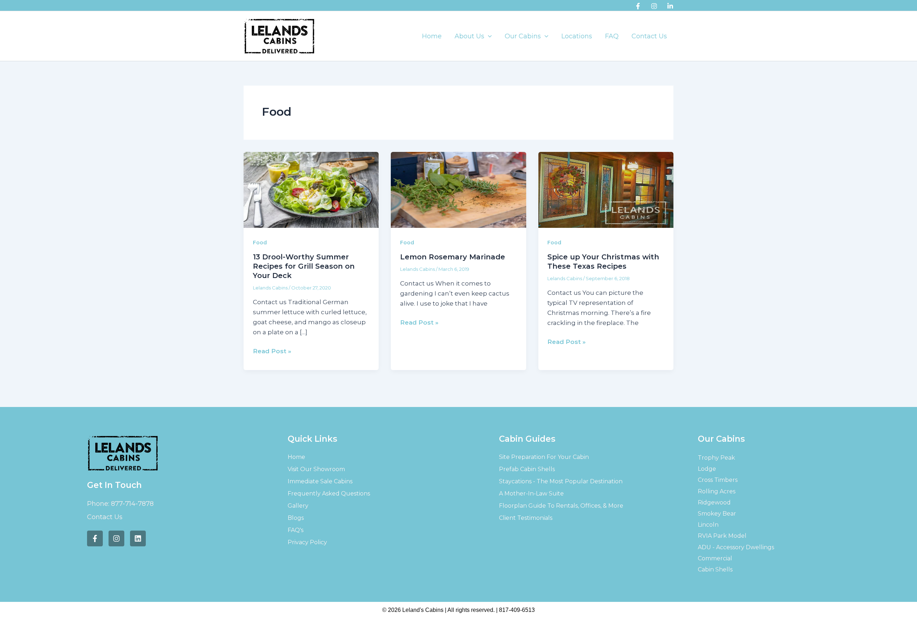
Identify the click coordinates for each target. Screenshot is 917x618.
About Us (469, 36)
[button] (488, 36)
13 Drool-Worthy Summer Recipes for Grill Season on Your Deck (304, 266)
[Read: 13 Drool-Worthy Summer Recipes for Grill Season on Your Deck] (311, 189)
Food (260, 242)
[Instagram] (654, 6)
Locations (576, 36)
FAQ (612, 36)
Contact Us (649, 36)
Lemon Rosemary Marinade (452, 257)
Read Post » (272, 350)
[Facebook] (638, 6)
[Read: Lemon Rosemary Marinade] (458, 189)
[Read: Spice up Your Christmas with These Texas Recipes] (605, 189)
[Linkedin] (670, 6)
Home (432, 36)
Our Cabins (523, 36)
